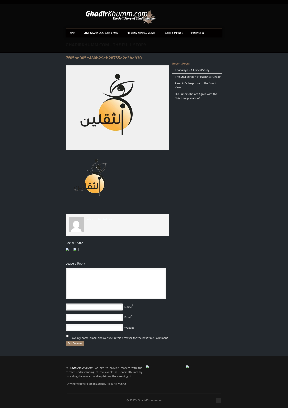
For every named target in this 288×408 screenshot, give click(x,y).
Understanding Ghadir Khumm (101, 32)
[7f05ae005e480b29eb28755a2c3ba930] (117, 107)
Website (129, 327)
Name (128, 307)
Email (127, 317)
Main (72, 32)
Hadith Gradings (173, 32)
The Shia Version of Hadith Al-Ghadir (198, 77)
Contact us (197, 32)
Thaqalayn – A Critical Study (192, 70)
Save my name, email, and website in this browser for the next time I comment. (119, 338)
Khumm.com (81, 368)
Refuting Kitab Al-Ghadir (141, 32)
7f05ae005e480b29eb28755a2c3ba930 (104, 58)
